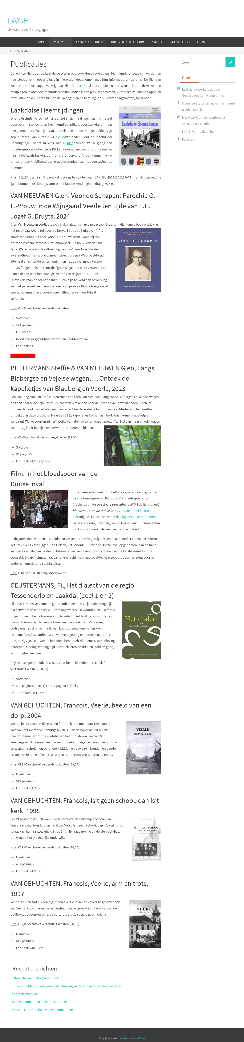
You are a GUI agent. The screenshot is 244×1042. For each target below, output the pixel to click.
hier (78, 85)
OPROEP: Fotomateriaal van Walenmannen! (41, 1009)
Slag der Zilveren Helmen (138, 517)
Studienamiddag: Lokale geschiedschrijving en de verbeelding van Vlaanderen (66, 986)
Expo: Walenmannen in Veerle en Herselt (39, 1001)
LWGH (18, 20)
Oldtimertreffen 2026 (25, 994)
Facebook (189, 139)
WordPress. (139, 1038)
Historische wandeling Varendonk (34, 978)
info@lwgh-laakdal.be (198, 131)
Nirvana (127, 1038)
